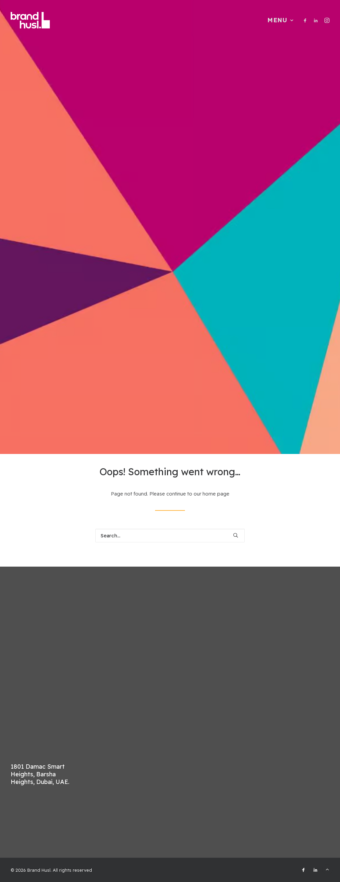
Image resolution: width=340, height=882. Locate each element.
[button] (306, 20)
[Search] (170, 535)
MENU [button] (277, 20)
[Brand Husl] (30, 20)
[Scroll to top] (327, 869)
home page (216, 494)
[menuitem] (278, 20)
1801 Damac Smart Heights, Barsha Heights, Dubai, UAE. (40, 774)
